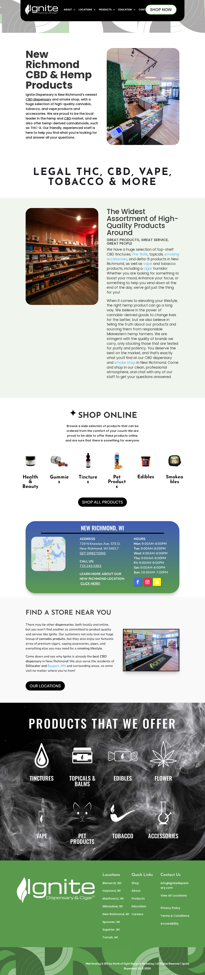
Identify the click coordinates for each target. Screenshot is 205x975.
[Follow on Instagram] (147, 582)
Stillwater (33, 666)
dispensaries (64, 624)
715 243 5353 (90, 566)
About (68, 9)
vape (52, 109)
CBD (67, 118)
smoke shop (125, 362)
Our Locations (45, 686)
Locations (85, 9)
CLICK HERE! (90, 583)
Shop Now (161, 9)
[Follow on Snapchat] (157, 582)
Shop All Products (102, 502)
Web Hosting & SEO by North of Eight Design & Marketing (120, 963)
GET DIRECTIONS (93, 553)
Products (105, 9)
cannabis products (52, 639)
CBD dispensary (38, 99)
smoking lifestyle (89, 648)
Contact (144, 9)
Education (125, 9)
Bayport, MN (56, 666)
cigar (148, 268)
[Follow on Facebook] (138, 582)
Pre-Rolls (140, 254)
